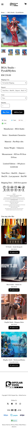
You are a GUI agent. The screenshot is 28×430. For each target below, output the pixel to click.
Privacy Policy (14, 424)
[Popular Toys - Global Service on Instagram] (16, 404)
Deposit (3, 87)
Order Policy (22, 424)
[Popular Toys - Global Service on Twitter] (8, 404)
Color (2, 95)
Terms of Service (6, 424)
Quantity (3, 102)
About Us (14, 426)
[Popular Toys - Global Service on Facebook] (12, 404)
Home (3, 12)
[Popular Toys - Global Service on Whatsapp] (20, 404)
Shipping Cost (5, 80)
